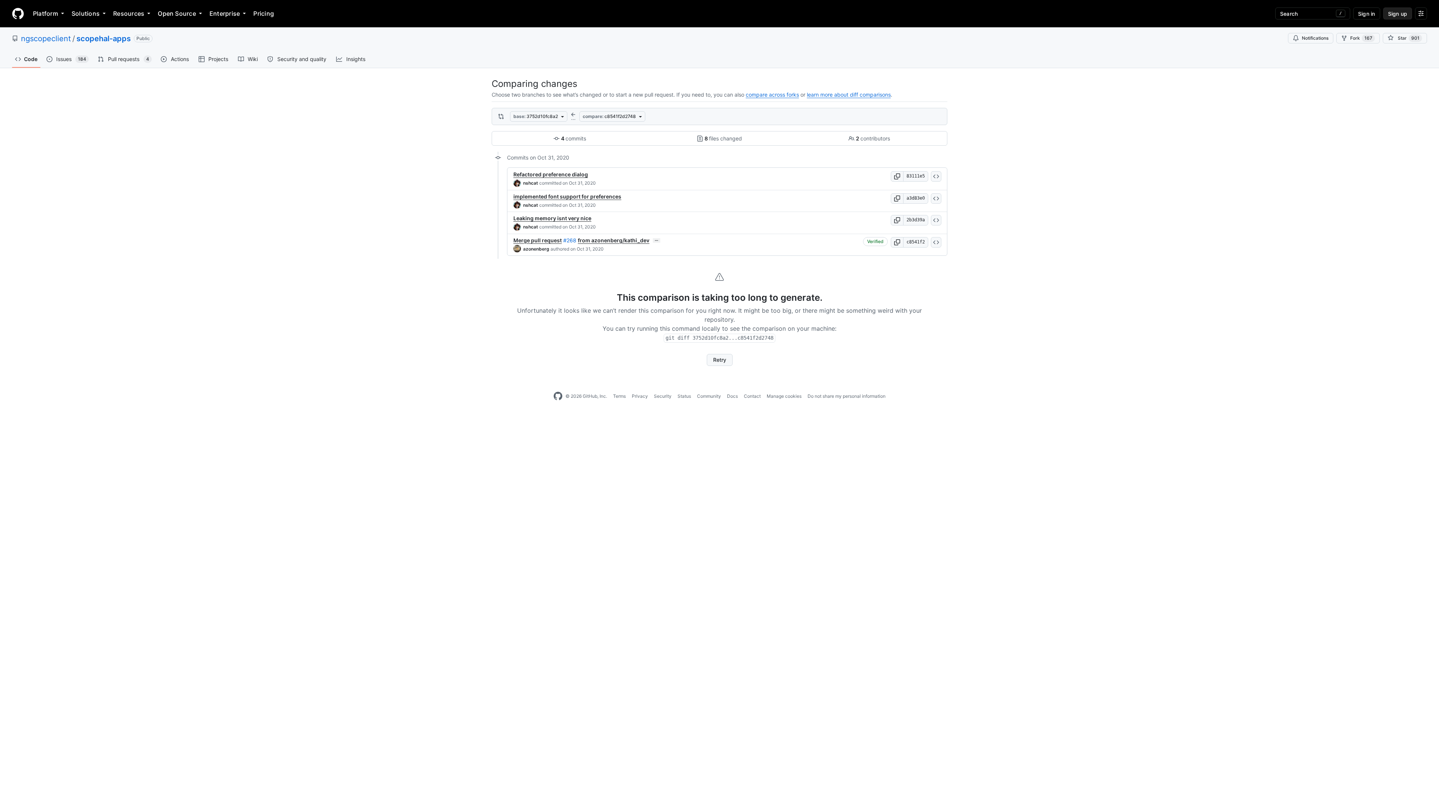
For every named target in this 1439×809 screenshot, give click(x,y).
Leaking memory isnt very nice (552, 218)
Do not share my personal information (847, 396)
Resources (128, 13)
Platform (45, 13)
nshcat (530, 183)
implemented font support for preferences (567, 196)
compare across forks (772, 94)
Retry (719, 360)
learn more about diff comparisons (849, 94)
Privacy (640, 396)
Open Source (177, 13)
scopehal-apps (103, 38)
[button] (897, 176)
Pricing (263, 13)
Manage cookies (784, 396)
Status (684, 396)
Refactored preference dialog (550, 174)
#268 (569, 240)
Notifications (1315, 38)
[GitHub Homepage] (557, 396)
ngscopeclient (46, 38)
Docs (732, 396)
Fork (1361, 38)
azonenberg (536, 249)
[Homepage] (18, 13)
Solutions (86, 13)
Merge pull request (537, 240)
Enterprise (224, 13)
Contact (752, 396)
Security (663, 396)
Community (709, 396)
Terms (619, 396)
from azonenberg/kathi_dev (613, 240)
